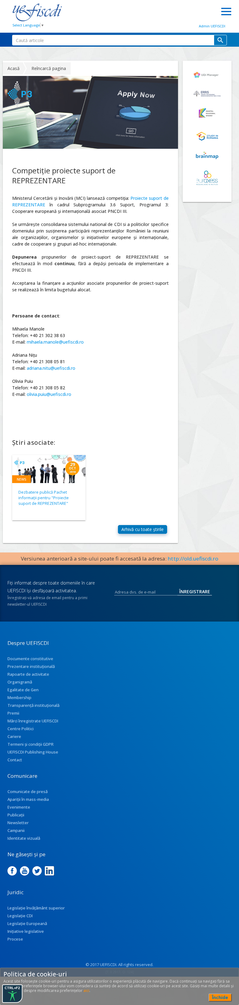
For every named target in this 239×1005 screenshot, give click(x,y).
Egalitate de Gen (23, 690)
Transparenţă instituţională (33, 705)
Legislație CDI (20, 915)
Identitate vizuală (23, 838)
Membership (19, 697)
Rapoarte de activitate (28, 674)
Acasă (13, 68)
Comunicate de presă (27, 791)
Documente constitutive (30, 658)
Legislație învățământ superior (36, 908)
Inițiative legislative (25, 931)
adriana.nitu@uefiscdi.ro (51, 368)
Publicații (15, 815)
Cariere (14, 736)
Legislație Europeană (27, 923)
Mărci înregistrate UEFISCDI (32, 721)
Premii (13, 713)
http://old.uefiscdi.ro (193, 558)
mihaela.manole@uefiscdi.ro (55, 342)
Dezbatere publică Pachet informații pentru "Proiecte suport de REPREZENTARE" (43, 497)
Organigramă (19, 682)
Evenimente (18, 807)
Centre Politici (20, 728)
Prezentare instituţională (31, 666)
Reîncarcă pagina (48, 68)
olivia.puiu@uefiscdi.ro (49, 394)
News (21, 479)
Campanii (16, 830)
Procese (15, 939)
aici (86, 990)
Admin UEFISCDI (212, 26)
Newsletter (18, 822)
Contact (14, 760)
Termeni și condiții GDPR (30, 744)
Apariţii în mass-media (28, 799)
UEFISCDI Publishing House (32, 752)
